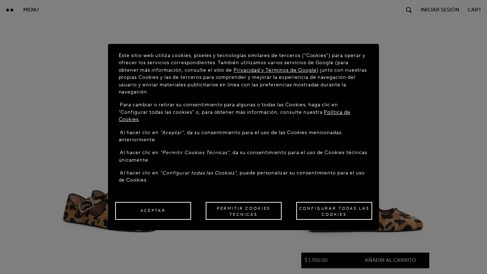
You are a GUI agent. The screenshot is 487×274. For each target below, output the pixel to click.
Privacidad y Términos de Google (275, 70)
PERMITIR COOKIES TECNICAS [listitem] (244, 211)
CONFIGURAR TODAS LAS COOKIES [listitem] (334, 211)
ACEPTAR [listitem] (153, 210)
